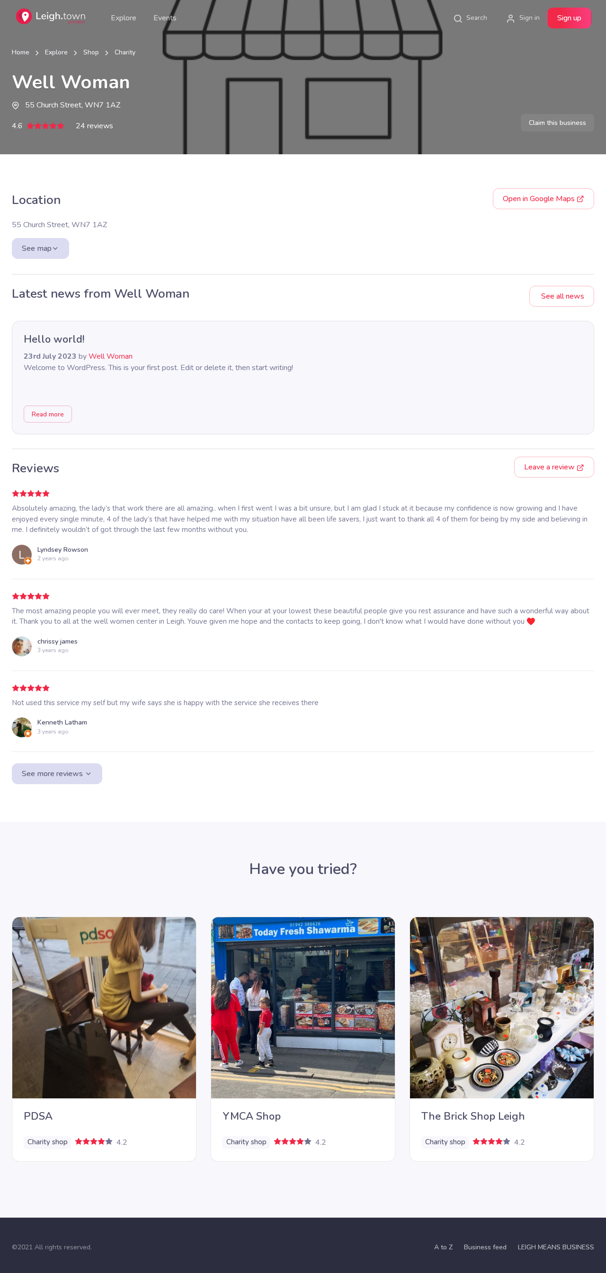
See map (37, 248)
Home (20, 52)
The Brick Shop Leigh (473, 1116)
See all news (561, 296)
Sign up (569, 18)
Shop (91, 52)
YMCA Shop (252, 1116)
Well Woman (111, 356)
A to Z (443, 1247)
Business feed (485, 1247)
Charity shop (47, 1142)
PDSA (38, 1116)
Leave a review (550, 467)
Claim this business (557, 122)
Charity (125, 52)
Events (165, 18)
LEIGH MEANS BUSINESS (556, 1247)
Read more (48, 414)
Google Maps (540, 199)
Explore (123, 18)
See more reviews (53, 774)
